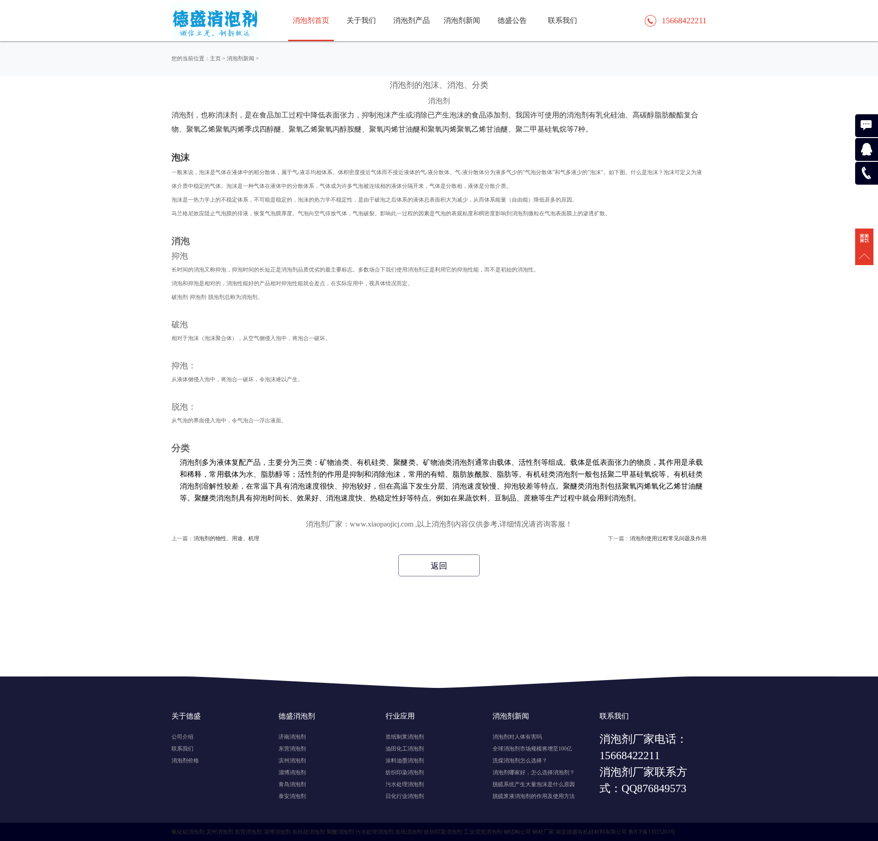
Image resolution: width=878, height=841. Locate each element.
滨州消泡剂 (292, 760)
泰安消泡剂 (292, 796)
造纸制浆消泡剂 (404, 737)
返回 (439, 565)
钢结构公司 (517, 832)
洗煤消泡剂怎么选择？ (520, 760)
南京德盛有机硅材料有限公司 (591, 832)
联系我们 (562, 20)
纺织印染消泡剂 (404, 772)
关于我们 (361, 20)
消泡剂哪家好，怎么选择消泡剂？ (534, 772)
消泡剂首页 (311, 20)
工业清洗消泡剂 (483, 832)
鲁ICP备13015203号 (651, 832)
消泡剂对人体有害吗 (517, 737)
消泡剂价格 (185, 760)
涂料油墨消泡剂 (404, 760)
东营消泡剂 (292, 748)
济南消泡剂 (292, 737)
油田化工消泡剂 (404, 748)
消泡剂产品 (411, 20)
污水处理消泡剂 (404, 784)
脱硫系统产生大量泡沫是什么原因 (534, 784)
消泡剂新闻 (462, 20)
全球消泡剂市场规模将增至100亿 (532, 748)
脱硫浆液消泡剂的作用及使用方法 (534, 796)
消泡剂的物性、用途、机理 (226, 538)
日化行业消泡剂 (404, 796)
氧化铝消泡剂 (187, 832)
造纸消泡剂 (409, 832)
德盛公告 (512, 20)
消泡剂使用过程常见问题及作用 (668, 538)
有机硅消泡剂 (308, 832)
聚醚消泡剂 (340, 832)
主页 (215, 58)
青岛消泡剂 (292, 784)
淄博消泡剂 (292, 772)
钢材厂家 (543, 832)
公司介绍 (182, 737)
